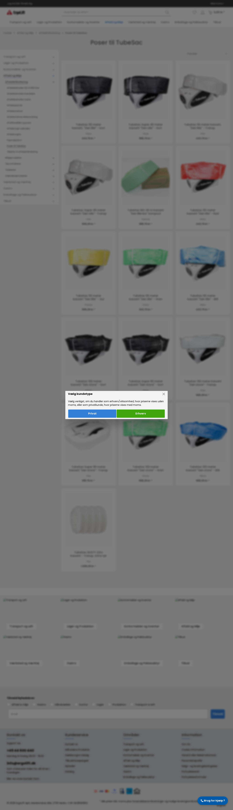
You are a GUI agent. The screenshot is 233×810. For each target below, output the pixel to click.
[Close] (163, 394)
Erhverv (140, 414)
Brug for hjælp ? (213, 800)
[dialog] (116, 405)
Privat (92, 414)
